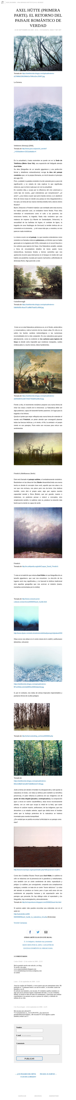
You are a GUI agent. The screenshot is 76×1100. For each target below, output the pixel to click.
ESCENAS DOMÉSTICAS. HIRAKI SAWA (38, 948)
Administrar (54, 1096)
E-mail (23, 1035)
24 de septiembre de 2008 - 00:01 (26, 30)
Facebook (30, 932)
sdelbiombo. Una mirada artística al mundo (24, 2)
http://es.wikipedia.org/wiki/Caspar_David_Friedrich (40, 566)
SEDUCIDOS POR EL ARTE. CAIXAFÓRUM (38, 945)
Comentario (20, 1043)
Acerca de (22, 1096)
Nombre (19, 1027)
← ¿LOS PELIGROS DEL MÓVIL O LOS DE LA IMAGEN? (25, 1075)
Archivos (38, 1096)
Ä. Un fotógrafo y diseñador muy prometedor (38, 941)
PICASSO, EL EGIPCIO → (48, 1074)
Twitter (38, 932)
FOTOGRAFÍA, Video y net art (50, 30)
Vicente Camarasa (20, 923)
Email (46, 932)
